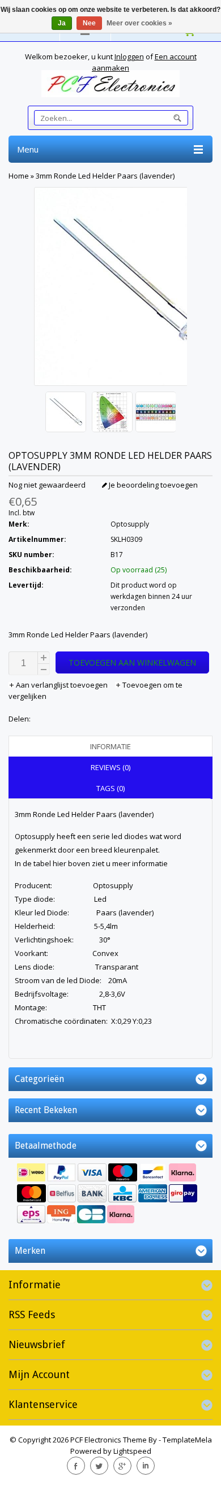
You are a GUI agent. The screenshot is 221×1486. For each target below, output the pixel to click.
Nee (89, 23)
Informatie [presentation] (110, 746)
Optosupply (129, 524)
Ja (62, 23)
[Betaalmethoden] (110, 1195)
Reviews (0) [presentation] (110, 767)
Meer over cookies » (139, 23)
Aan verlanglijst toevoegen (61, 685)
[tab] (110, 746)
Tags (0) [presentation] (110, 788)
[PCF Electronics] (110, 83)
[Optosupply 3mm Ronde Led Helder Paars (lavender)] (65, 413)
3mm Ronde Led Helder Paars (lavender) (105, 176)
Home (18, 176)
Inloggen (129, 56)
